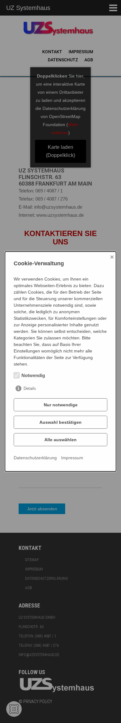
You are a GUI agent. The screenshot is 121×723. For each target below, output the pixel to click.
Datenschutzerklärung (35, 457)
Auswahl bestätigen (60, 422)
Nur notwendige (61, 404)
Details (30, 388)
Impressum (72, 457)
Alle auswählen (60, 439)
